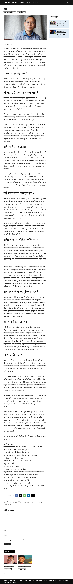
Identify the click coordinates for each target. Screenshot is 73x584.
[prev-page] (5, 573)
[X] (20, 495)
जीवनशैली (35, 3)
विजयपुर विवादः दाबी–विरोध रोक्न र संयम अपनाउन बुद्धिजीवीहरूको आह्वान (62, 23)
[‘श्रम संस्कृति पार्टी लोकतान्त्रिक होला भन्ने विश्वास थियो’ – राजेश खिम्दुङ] (53, 32)
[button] (67, 3)
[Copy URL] (33, 495)
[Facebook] (16, 495)
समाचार (21, 3)
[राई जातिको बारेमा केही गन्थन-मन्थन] (25, 559)
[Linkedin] (28, 495)
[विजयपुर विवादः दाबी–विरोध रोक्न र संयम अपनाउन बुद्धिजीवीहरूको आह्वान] (53, 23)
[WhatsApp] (24, 495)
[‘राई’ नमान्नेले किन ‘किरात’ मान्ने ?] (10, 559)
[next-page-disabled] (7, 573)
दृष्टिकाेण (27, 3)
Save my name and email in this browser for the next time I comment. (26, 540)
